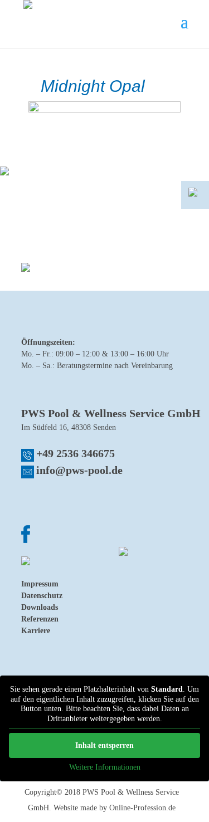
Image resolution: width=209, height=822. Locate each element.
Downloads (39, 607)
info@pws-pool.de (79, 470)
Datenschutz (41, 595)
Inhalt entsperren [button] (104, 745)
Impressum (40, 584)
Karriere (35, 631)
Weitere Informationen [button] (104, 767)
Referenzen (40, 619)
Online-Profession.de (142, 808)
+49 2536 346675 (75, 453)
